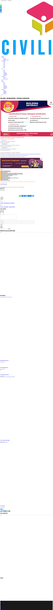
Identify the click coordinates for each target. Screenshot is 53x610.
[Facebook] (23, 196)
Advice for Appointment (6, 59)
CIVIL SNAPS (2, 137)
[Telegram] (26, 196)
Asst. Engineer (5, 72)
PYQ (2, 68)
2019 (4, 67)
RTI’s (2, 94)
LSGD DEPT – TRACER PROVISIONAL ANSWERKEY (5, 498)
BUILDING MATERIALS (8, 137)
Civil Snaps (5, 91)
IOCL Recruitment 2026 (2, 564)
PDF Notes (5, 92)
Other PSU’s (5, 75)
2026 (4, 61)
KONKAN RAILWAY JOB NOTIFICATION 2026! (4, 360)
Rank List (5, 58)
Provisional (5, 77)
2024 (4, 63)
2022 (4, 65)
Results (3, 57)
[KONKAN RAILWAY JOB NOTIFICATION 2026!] (26, 328)
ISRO (4, 71)
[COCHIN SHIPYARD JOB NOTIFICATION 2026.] (26, 430)
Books (4, 90)
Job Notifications (4, 60)
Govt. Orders (5, 93)
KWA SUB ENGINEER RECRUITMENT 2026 (4, 426)
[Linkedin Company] (5, 569)
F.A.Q (2, 80)
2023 (4, 64)
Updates (3, 56)
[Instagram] (3, 569)
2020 (4, 66)
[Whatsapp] (20, 196)
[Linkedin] (29, 196)
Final (4, 78)
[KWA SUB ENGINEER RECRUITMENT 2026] (26, 393)
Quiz (2, 79)
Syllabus (3, 81)
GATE (4, 70)
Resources (3, 89)
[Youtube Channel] (9, 569)
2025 (4, 62)
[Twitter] (32, 196)
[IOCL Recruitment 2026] (26, 532)
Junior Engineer (5, 73)
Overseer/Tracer (5, 74)
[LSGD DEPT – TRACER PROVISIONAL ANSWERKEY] (26, 466)
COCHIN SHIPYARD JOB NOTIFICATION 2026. (4, 433)
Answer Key (3, 76)
